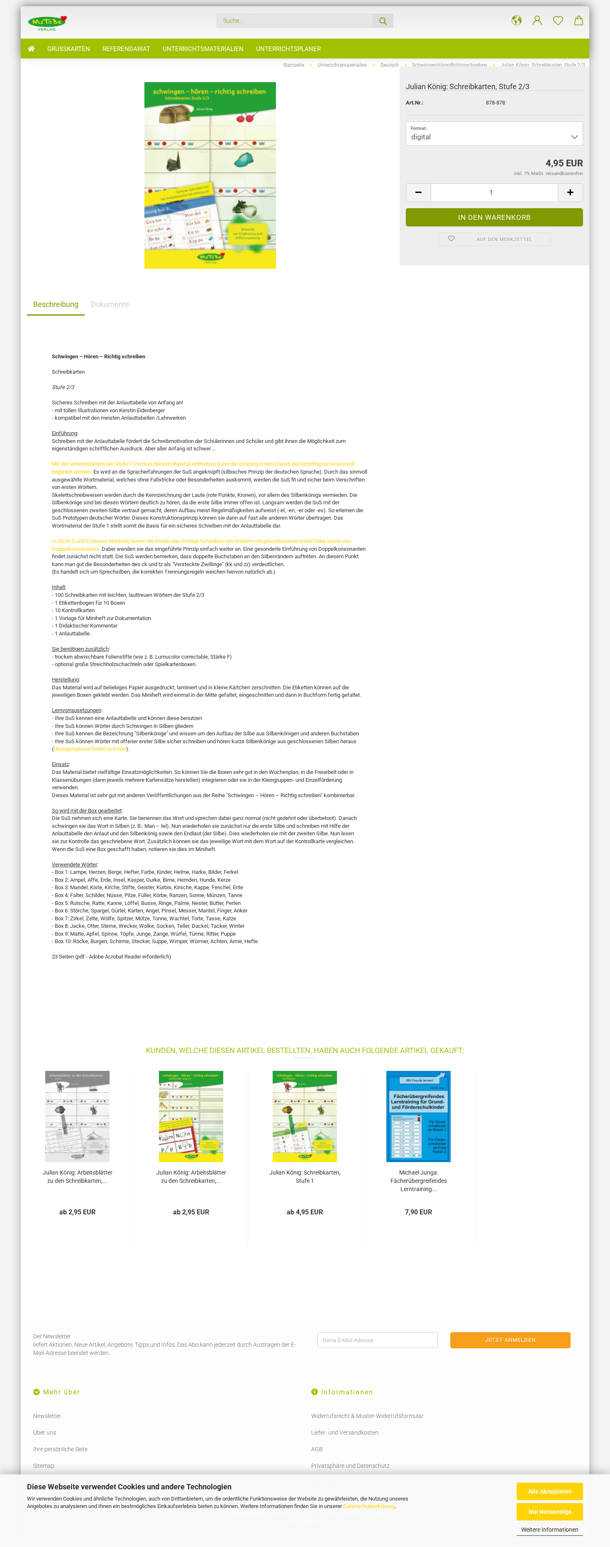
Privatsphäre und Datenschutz (350, 1465)
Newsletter (47, 1416)
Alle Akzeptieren (550, 1491)
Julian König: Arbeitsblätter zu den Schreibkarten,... (77, 1176)
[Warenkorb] (579, 20)
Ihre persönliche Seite (60, 1449)
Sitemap (43, 1465)
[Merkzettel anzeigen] (558, 20)
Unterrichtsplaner (288, 49)
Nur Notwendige (550, 1511)
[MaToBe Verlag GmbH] (50, 22)
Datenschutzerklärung (369, 1506)
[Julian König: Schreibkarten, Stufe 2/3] (210, 175)
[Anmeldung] (537, 20)
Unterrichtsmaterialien (203, 49)
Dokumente (110, 304)
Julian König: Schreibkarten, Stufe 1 (305, 1176)
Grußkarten (68, 49)
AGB (317, 1449)
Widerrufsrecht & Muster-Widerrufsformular (367, 1416)
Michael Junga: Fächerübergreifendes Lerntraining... (418, 1180)
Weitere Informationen (549, 1529)
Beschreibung (55, 304)
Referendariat (126, 49)
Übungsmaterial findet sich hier (90, 749)
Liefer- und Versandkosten (344, 1432)
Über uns (44, 1432)
